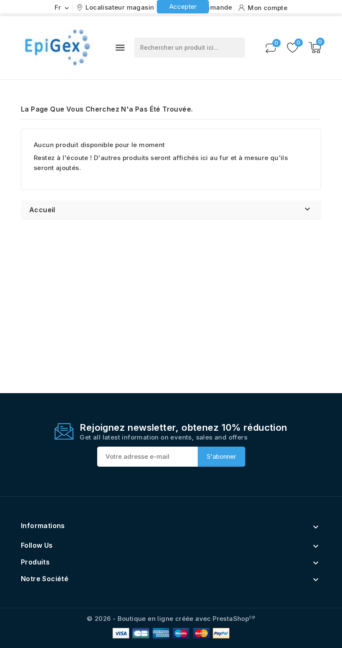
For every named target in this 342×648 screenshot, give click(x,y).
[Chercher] (234, 48)
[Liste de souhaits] (292, 47)
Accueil (42, 210)
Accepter (182, 6)
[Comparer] (271, 47)
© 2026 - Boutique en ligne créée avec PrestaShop (171, 619)
